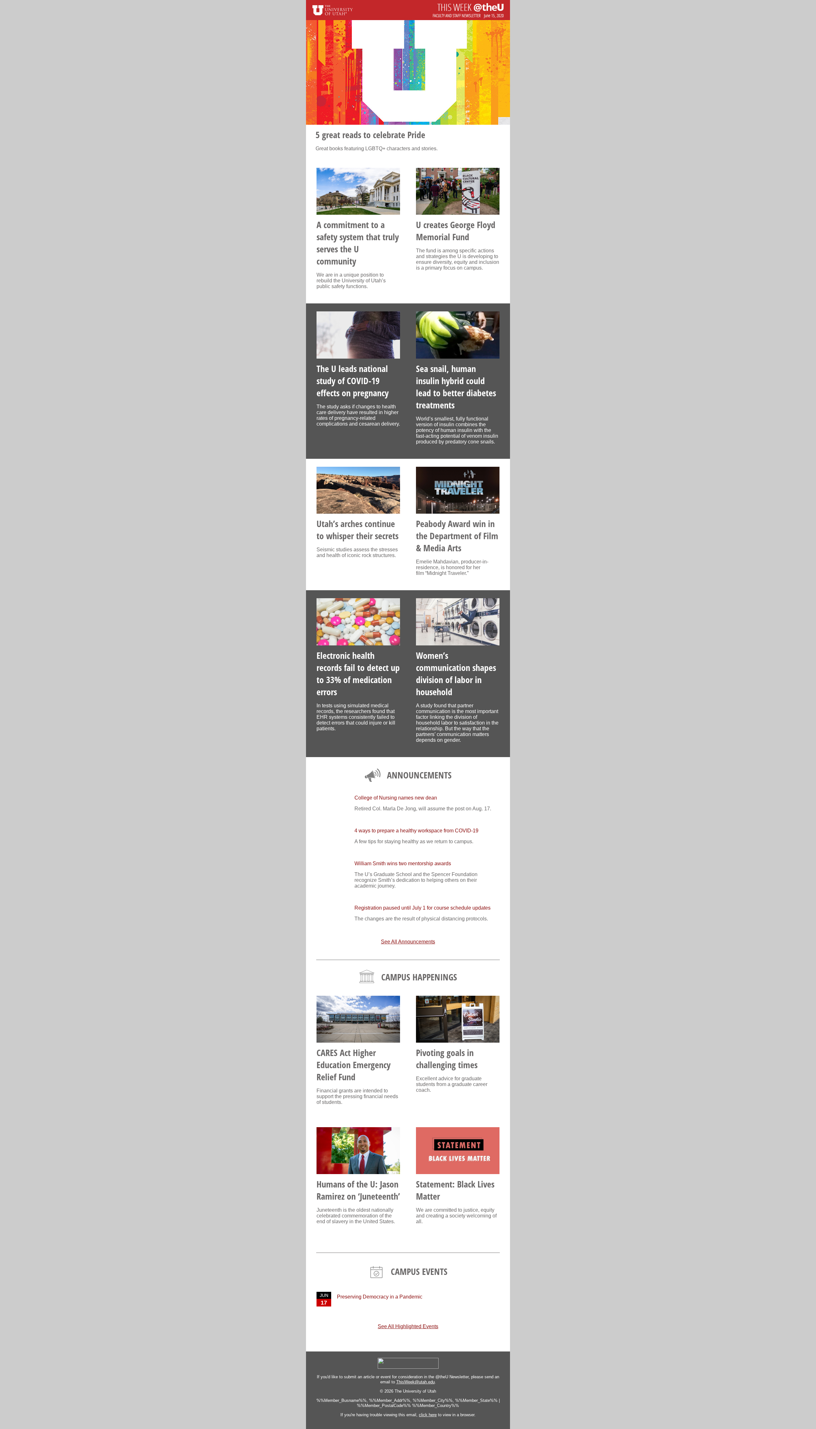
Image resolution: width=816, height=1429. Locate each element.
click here (428, 1414)
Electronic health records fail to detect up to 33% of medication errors (358, 673)
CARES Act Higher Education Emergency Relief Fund (353, 1064)
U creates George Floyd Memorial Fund (455, 231)
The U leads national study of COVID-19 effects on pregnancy (353, 380)
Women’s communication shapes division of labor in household (456, 673)
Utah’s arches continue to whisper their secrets (357, 529)
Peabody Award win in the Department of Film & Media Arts (457, 535)
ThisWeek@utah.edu (415, 1382)
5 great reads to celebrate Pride (370, 135)
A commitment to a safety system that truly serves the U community (358, 243)
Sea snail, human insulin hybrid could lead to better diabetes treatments (456, 386)
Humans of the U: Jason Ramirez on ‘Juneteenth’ (358, 1190)
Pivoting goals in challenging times (446, 1058)
